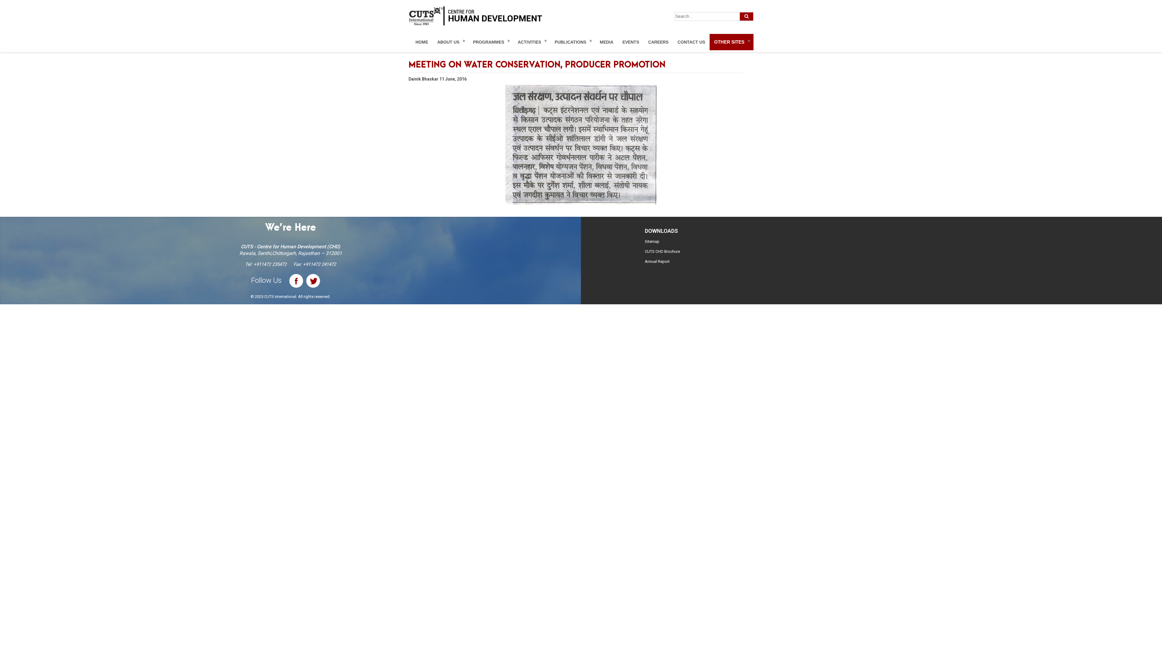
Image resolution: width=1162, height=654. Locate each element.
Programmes (488, 42)
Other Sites (729, 42)
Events (630, 42)
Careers (658, 42)
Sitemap (652, 241)
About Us (448, 42)
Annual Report (657, 261)
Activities (529, 42)
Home (421, 42)
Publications (570, 42)
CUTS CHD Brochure (662, 251)
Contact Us (691, 42)
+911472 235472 (270, 264)
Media (606, 42)
